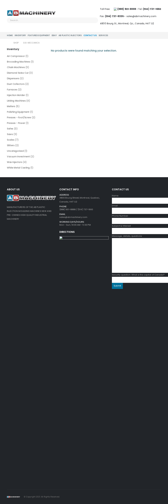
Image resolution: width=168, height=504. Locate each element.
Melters (11, 106)
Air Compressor (16, 56)
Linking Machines (16, 100)
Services (103, 35)
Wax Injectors (14, 162)
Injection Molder (16, 95)
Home (10, 35)
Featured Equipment (39, 35)
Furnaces (12, 89)
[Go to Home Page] (8, 43)
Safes (10, 128)
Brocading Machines (18, 61)
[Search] (93, 20)
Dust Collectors (16, 84)
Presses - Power (16, 123)
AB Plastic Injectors (70, 35)
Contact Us (90, 35)
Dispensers (13, 78)
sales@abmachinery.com (141, 16)
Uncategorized (15, 151)
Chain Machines (16, 67)
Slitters (11, 145)
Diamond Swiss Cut (18, 72)
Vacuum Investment (18, 156)
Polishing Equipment (18, 112)
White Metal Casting (18, 167)
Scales (10, 139)
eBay (54, 35)
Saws (10, 134)
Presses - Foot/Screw (19, 117)
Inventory (20, 35)
